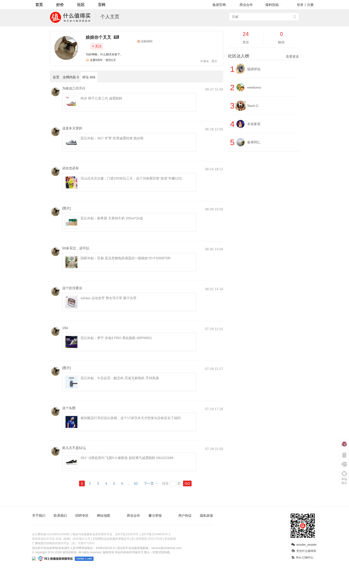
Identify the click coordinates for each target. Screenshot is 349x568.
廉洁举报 (155, 515)
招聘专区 (82, 515)
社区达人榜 (263, 56)
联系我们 (60, 515)
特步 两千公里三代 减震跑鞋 (101, 98)
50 (136, 483)
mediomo (254, 87)
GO (187, 483)
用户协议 (185, 515)
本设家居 (253, 124)
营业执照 (170, 538)
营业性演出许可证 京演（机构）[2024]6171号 (61, 538)
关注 (97, 46)
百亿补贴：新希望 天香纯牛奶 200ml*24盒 (111, 218)
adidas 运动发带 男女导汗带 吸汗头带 (108, 298)
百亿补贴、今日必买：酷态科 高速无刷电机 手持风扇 (119, 378)
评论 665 (88, 77)
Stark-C (253, 106)
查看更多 (292, 56)
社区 (81, 5)
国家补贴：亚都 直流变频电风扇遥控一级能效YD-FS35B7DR (125, 258)
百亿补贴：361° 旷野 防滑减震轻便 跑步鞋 (112, 138)
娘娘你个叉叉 (98, 37)
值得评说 (253, 69)
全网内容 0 (71, 77)
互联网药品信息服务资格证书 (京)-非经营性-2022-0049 (127, 538)
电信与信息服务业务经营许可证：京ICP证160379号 (105, 534)
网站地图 (103, 515)
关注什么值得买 (306, 551)
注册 (310, 5)
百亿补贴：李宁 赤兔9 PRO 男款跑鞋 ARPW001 (116, 338)
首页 (39, 5)
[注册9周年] (145, 41)
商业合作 (246, 5)
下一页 (149, 483)
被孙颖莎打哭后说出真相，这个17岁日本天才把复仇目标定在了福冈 (130, 418)
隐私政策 (206, 515)
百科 (102, 5)
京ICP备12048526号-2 (155, 534)
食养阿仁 (253, 142)
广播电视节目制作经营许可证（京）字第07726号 (63, 543)
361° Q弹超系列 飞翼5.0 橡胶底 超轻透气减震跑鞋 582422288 (126, 458)
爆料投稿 (272, 5)
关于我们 (38, 515)
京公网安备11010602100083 (51, 534)
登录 (300, 5)
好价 (60, 5)
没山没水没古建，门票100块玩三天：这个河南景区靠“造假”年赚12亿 (131, 178)
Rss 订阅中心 (304, 557)
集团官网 (219, 5)
